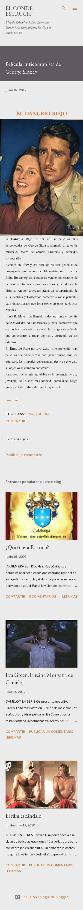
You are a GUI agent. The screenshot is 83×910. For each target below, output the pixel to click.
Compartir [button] (15, 421)
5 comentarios (42, 596)
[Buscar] (63, 8)
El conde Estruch (19, 11)
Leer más (69, 596)
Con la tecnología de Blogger (44, 897)
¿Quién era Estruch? (27, 547)
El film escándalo (24, 815)
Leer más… (13, 400)
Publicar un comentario (24, 454)
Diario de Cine (37, 414)
